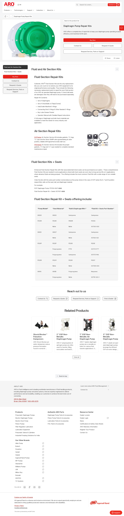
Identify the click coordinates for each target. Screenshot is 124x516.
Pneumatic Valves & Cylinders (25, 432)
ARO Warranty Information (88, 427)
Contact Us (83, 432)
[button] (76, 69)
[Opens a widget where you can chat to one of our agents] (116, 513)
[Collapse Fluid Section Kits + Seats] (117, 162)
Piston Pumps (19, 424)
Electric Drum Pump (21, 421)
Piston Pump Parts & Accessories (59, 418)
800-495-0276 (33, 401)
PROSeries (37, 145)
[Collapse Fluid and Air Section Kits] (117, 69)
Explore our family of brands (23, 497)
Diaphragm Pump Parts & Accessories (60, 415)
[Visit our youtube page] (34, 487)
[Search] (77, 4)
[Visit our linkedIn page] (24, 487)
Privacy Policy (19, 506)
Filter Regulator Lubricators (24, 427)
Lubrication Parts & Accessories (58, 421)
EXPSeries (37, 137)
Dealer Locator (85, 415)
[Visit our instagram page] (39, 487)
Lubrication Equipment (22, 430)
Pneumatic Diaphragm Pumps (25, 415)
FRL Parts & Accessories (56, 424)
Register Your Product (87, 430)
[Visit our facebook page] (29, 487)
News (82, 421)
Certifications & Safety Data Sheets (91, 424)
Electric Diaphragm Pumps (23, 418)
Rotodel (18, 475)
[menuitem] (8, 10)
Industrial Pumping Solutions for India (27, 435)
